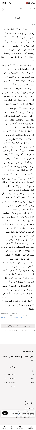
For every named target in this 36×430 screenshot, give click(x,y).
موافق (5, 413)
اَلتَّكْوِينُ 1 (32, 8)
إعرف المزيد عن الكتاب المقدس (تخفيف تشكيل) (13, 317)
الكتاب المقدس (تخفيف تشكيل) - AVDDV (20, 330)
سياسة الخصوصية (18, 414)
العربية (33, 330)
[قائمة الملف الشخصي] (4, 3)
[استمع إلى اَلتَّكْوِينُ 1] (9, 9)
